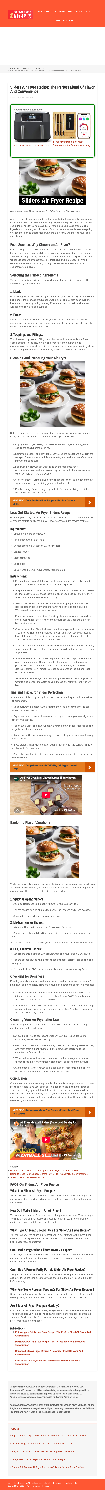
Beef (70, 11)
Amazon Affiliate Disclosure (31, 1483)
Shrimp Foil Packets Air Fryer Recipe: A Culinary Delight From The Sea (48, 1467)
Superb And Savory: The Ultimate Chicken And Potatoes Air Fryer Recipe (49, 1435)
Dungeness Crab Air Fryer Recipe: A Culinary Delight (39, 1459)
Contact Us (59, 1483)
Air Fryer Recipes (38, 68)
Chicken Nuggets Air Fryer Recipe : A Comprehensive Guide (42, 1443)
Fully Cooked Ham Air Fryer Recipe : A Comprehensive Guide (43, 1451)
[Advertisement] (52, 46)
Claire (30, 97)
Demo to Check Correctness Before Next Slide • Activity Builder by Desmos (49, 1174)
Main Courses (58, 11)
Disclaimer (48, 1483)
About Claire (13, 1483)
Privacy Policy (71, 1483)
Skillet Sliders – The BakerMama (27, 1177)
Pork (88, 11)
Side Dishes (43, 11)
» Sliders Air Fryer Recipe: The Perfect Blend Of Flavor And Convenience (45, 70)
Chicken (79, 11)
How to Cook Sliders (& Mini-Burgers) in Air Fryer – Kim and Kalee (44, 1170)
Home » (25, 68)
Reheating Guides (64, 21)
